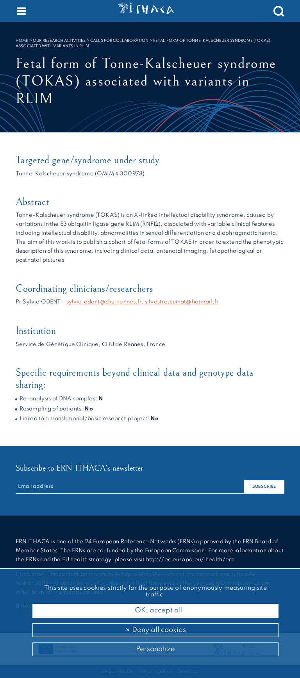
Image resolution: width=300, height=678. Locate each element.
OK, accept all (158, 610)
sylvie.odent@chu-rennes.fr (104, 302)
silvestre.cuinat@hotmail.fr (182, 302)
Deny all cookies (158, 629)
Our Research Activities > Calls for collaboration (90, 41)
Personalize (155, 649)
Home (22, 41)
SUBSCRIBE (264, 487)
